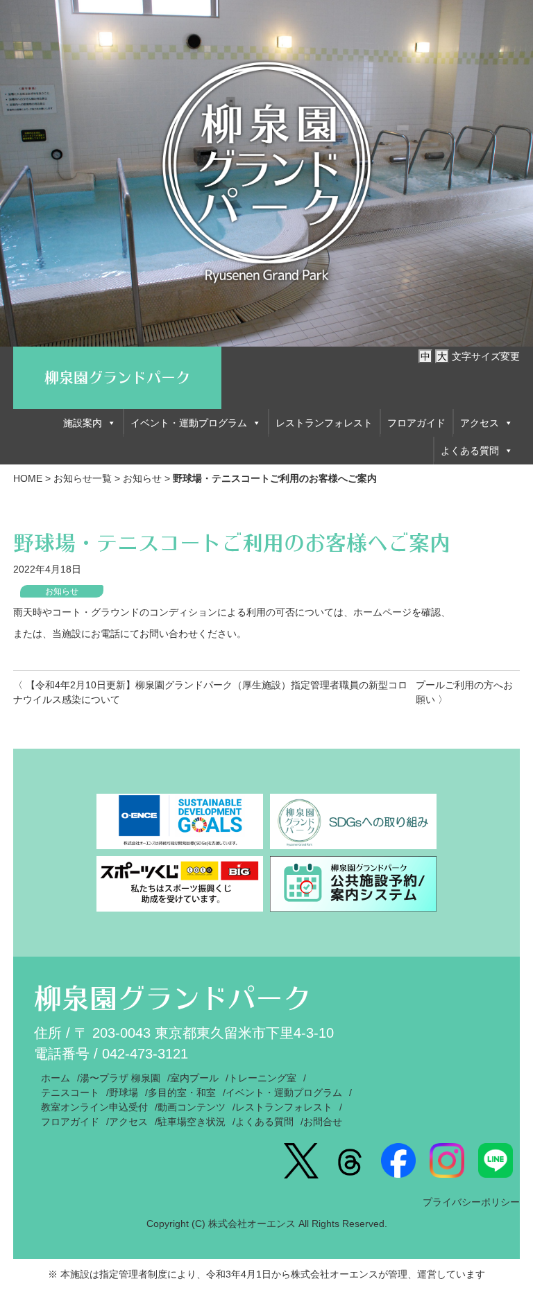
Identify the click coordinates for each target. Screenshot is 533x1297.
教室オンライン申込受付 (94, 1107)
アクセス (479, 422)
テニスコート (70, 1092)
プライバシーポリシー (471, 1202)
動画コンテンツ (192, 1107)
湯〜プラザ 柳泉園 (120, 1077)
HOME (27, 478)
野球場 (123, 1092)
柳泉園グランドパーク (117, 377)
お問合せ (322, 1121)
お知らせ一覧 (82, 478)
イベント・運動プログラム (188, 422)
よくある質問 (470, 450)
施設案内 (82, 422)
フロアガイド (416, 422)
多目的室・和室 (182, 1092)
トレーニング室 (262, 1077)
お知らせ (142, 478)
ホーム (55, 1077)
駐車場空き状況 (192, 1121)
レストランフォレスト (324, 422)
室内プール (194, 1077)
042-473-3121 (145, 1053)
